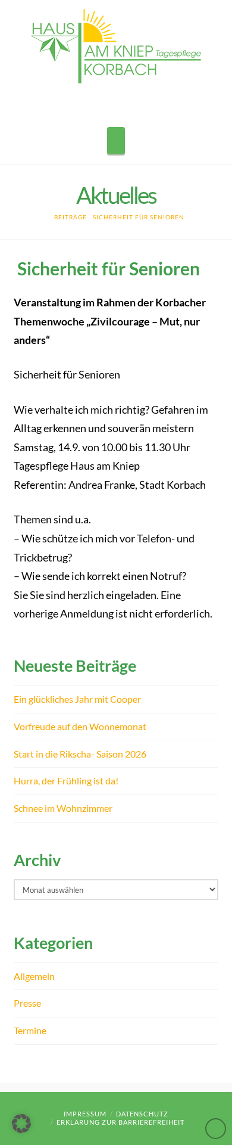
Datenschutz (142, 1114)
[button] (116, 140)
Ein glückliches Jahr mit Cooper (77, 699)
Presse (27, 1003)
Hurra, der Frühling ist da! (66, 780)
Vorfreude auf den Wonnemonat (80, 726)
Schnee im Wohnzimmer (63, 808)
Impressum (85, 1114)
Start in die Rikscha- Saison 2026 (80, 753)
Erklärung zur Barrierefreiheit (120, 1122)
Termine (30, 1030)
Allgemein (34, 976)
